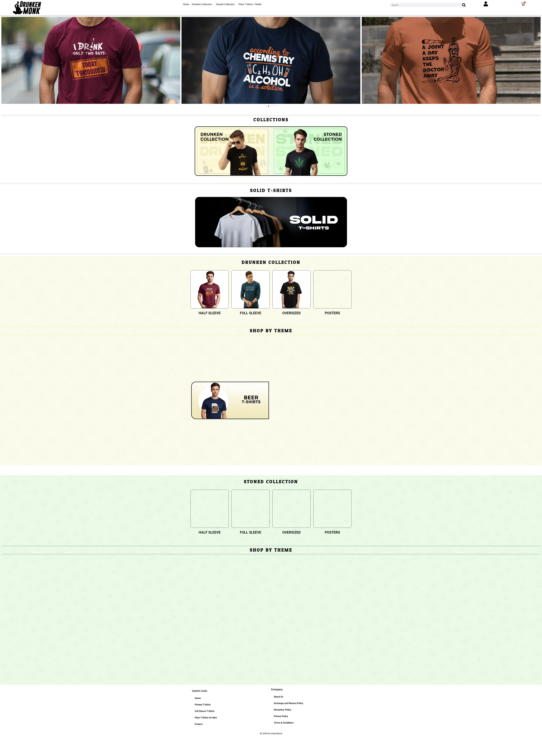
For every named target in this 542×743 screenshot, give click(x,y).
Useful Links (199, 690)
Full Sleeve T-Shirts (204, 711)
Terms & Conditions (284, 722)
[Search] (464, 5)
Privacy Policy (281, 716)
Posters (199, 724)
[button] (4, 60)
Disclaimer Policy (282, 709)
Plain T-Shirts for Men (206, 717)
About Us (278, 696)
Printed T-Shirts (203, 704)
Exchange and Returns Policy (288, 703)
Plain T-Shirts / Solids (250, 4)
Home (186, 4)
